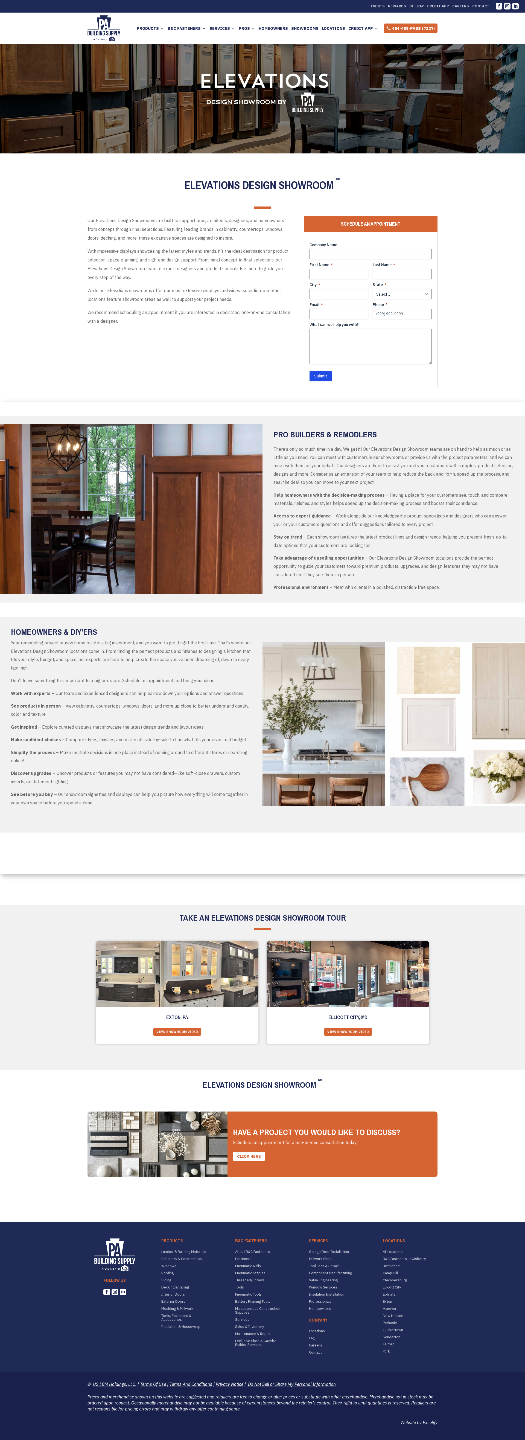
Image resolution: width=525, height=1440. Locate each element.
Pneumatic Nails (248, 1266)
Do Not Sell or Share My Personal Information (291, 1384)
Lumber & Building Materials (183, 1252)
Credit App (438, 6)
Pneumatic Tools (248, 1294)
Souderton (391, 1337)
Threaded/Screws (250, 1280)
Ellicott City (392, 1287)
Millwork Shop (320, 1259)
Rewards (397, 6)
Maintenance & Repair (253, 1334)
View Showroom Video (177, 1032)
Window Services (323, 1287)
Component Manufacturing (330, 1273)
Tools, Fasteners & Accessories (176, 1318)
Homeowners (273, 28)
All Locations (393, 1252)
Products (148, 28)
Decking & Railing (175, 1287)
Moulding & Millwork (177, 1309)
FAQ (312, 1338)
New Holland (393, 1316)
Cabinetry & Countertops (181, 1259)
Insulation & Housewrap (180, 1327)
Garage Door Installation (329, 1252)
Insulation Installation (326, 1294)
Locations (333, 28)
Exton (387, 1302)
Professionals (320, 1302)
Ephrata (389, 1294)
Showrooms (305, 28)
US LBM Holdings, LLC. (114, 1384)
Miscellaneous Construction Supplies (257, 1310)
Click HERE (249, 1156)
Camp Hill (390, 1273)
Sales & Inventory (249, 1327)
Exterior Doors (173, 1302)
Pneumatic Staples (250, 1273)
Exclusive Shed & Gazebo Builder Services (255, 1343)
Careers (460, 6)
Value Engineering (323, 1280)
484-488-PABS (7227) (413, 28)
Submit (320, 376)
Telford (389, 1344)
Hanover (389, 1309)
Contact (480, 6)
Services (219, 28)
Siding (166, 1280)
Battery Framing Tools (252, 1302)
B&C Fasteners (184, 28)
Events (378, 6)
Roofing (167, 1273)
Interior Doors (173, 1294)
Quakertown (393, 1330)
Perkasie (390, 1323)
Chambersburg (395, 1280)
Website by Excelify (419, 1422)
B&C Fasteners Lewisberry (404, 1259)
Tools (239, 1287)
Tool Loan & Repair (324, 1266)
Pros (244, 28)
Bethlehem (392, 1266)
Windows (168, 1266)
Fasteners (243, 1259)
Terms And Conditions (191, 1384)
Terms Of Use (153, 1384)
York (386, 1351)
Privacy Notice (229, 1384)
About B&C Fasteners (252, 1252)
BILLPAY (416, 6)
